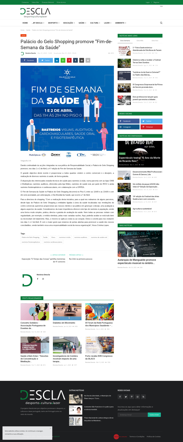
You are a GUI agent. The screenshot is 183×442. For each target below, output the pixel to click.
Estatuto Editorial (48, 2)
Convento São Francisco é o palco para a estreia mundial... (98, 408)
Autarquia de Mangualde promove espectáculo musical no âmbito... (137, 261)
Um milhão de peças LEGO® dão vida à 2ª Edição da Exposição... (146, 185)
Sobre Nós (35, 2)
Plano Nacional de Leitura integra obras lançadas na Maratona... (98, 419)
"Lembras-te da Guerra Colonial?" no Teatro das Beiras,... (146, 73)
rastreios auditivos (80, 237)
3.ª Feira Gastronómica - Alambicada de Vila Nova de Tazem (147, 49)
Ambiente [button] (120, 23)
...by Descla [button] (37, 23)
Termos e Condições (136, 436)
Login (148, 2)
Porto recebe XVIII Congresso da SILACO (99, 357)
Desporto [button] (53, 23)
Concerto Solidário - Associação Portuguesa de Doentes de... (33, 325)
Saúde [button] (82, 23)
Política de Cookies (154, 436)
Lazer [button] (107, 23)
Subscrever (154, 415)
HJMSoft (57, 436)
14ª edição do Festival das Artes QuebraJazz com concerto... (146, 197)
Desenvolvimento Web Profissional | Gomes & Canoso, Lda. (147, 173)
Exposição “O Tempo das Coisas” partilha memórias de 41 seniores (43, 260)
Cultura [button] (94, 23)
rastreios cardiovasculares (53, 242)
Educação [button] (68, 23)
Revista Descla (31, 53)
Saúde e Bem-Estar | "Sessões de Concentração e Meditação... (34, 359)
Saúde (28, 30)
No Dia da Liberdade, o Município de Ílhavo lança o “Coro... (97, 397)
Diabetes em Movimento (64, 323)
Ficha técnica (61, 2)
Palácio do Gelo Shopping (30, 237)
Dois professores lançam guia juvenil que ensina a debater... (145, 98)
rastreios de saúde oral (99, 237)
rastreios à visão (64, 237)
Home (25, 23)
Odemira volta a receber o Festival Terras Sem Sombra (147, 61)
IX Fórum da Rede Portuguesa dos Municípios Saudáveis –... (99, 324)
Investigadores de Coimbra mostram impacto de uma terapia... (65, 359)
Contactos (25, 2)
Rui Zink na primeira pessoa (80, 259)
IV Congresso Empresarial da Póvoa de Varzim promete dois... (147, 86)
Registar (156, 2)
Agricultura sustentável (142, 209)
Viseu (53, 237)
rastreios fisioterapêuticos (31, 242)
